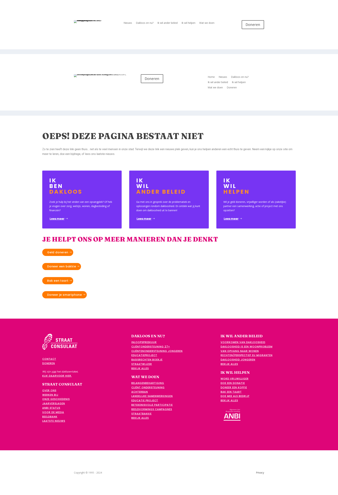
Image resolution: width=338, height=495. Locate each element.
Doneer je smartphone (64, 295)
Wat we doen (206, 23)
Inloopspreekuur (144, 342)
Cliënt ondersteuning (148, 387)
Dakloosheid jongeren (238, 359)
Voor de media (53, 412)
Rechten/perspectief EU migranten (247, 355)
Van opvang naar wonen (240, 351)
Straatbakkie (141, 413)
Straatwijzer (141, 364)
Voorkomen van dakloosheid (243, 342)
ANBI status (51, 408)
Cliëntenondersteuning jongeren (157, 351)
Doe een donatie (233, 383)
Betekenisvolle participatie (152, 405)
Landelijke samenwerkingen (152, 396)
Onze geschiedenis (56, 399)
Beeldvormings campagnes (151, 409)
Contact (49, 359)
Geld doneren (57, 252)
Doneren (253, 24)
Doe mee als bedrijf (235, 396)
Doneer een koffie (234, 387)
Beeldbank (49, 416)
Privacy (260, 472)
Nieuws (128, 23)
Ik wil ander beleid (167, 23)
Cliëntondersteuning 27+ (150, 346)
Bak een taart (57, 281)
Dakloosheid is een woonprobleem (247, 346)
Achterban (139, 392)
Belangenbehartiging (147, 383)
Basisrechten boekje (146, 359)
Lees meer (57, 219)
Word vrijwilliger (235, 378)
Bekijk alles (140, 368)
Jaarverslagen (53, 403)
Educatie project (144, 400)
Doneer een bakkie (61, 266)
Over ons (49, 390)
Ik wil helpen (188, 23)
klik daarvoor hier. (57, 376)
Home (211, 77)
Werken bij (50, 395)
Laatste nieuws (53, 421)
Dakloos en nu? (145, 23)
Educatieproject (144, 355)
